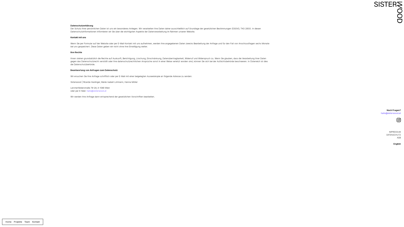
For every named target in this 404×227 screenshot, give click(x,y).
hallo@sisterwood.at (96, 91)
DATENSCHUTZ (393, 135)
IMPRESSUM (395, 132)
